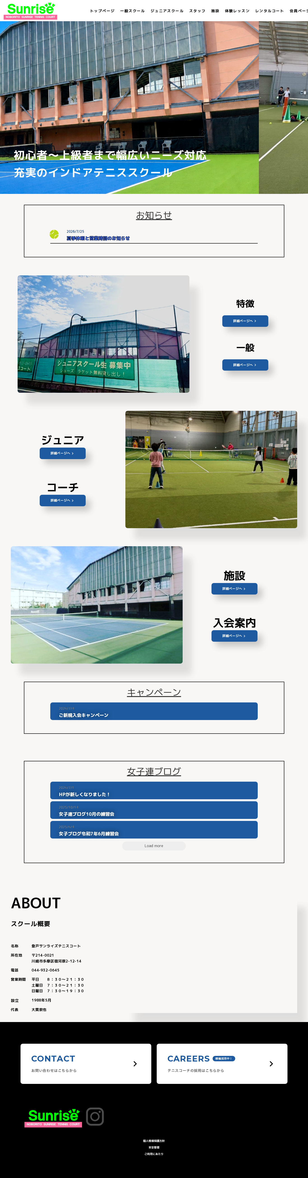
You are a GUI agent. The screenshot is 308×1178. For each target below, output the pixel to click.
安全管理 (154, 1147)
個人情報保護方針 (154, 1141)
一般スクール (132, 10)
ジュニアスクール (167, 10)
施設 (215, 10)
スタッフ (197, 10)
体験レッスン (237, 10)
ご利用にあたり (154, 1154)
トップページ (102, 10)
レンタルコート (269, 10)
